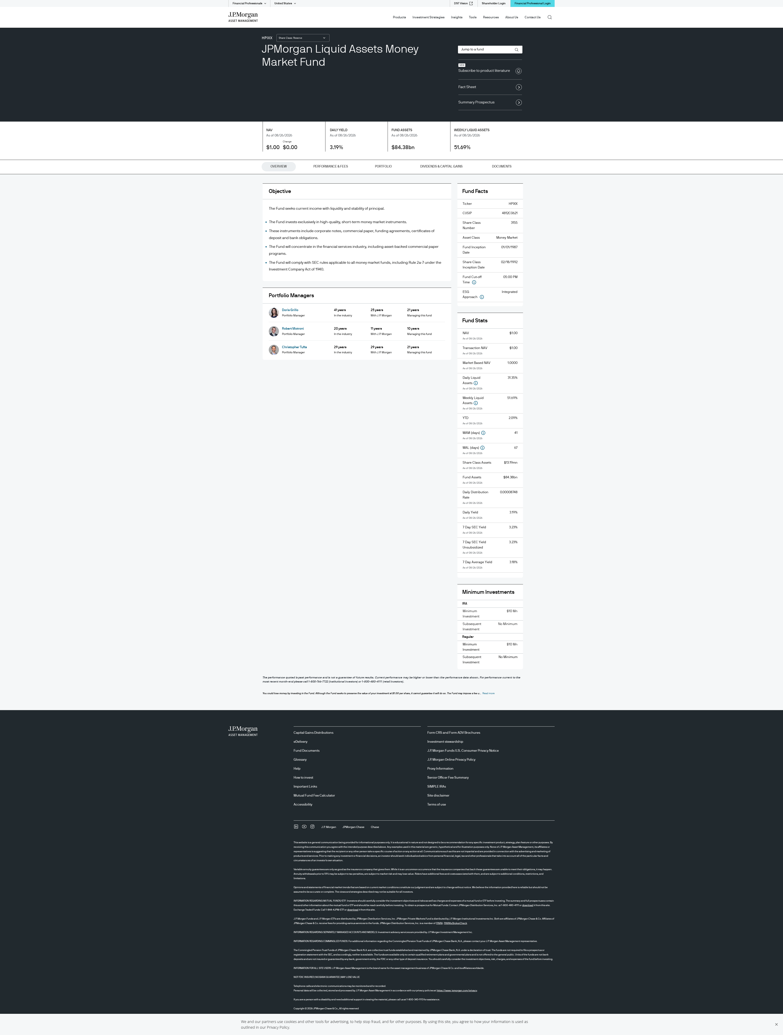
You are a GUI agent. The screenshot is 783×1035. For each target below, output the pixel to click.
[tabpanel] (391, 429)
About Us (511, 17)
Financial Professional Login (533, 3)
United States (283, 3)
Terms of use (436, 804)
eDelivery (300, 741)
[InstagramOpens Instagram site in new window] (312, 828)
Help (297, 768)
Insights (456, 17)
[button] (776, 1024)
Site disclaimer (438, 795)
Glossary (300, 759)
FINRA (439, 923)
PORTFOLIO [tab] (383, 166)
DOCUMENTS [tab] (502, 166)
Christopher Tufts (294, 347)
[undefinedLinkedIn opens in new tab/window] (296, 828)
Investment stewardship (445, 741)
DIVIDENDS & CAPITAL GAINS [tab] (441, 166)
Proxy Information (440, 768)
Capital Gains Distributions (313, 732)
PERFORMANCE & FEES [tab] (330, 166)
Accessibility (303, 804)
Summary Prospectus (476, 102)
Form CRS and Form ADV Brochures (453, 732)
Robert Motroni (293, 328)
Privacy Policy (278, 1027)
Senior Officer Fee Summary (448, 777)
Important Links (305, 786)
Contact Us (533, 17)
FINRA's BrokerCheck (455, 923)
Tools (473, 17)
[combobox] (303, 38)
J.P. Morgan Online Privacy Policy (451, 759)
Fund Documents (307, 750)
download (527, 905)
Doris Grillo (290, 310)
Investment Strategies (429, 17)
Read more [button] (488, 693)
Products (399, 17)
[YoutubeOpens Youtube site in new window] (304, 828)
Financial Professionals (247, 3)
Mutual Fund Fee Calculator (314, 795)
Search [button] (551, 16)
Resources (491, 17)
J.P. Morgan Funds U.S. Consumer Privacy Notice (463, 750)
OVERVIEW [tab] (279, 166)
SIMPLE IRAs (436, 786)
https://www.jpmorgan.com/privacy (457, 990)
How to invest (303, 777)
